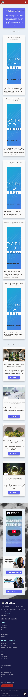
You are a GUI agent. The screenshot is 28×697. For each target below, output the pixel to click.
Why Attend (4, 625)
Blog (2, 676)
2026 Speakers (4, 634)
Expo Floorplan (5, 645)
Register (3, 636)
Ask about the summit (25, 694)
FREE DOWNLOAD (14, 572)
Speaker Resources (6, 667)
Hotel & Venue (4, 627)
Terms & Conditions (20, 690)
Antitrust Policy (4, 693)
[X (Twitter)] (6, 619)
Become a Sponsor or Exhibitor (9, 647)
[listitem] (14, 486)
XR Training (4, 656)
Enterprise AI (4, 654)
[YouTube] (15, 619)
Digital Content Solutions (7, 674)
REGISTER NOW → (7, 685)
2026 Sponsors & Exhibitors (8, 643)
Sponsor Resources (6, 670)
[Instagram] (12, 619)
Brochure (3, 629)
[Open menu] (25, 2)
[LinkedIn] (2, 619)
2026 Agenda (4, 632)
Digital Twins (4, 658)
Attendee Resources (6, 665)
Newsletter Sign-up (6, 672)
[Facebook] (9, 619)
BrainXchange (10, 682)
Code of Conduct (4, 690)
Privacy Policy (12, 690)
